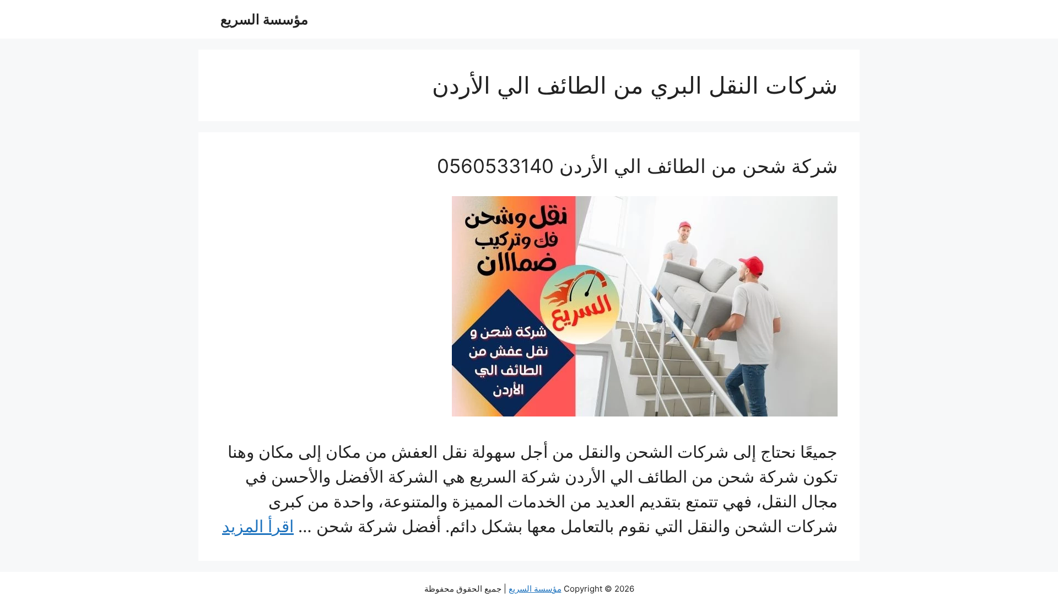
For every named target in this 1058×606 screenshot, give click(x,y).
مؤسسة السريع (264, 19)
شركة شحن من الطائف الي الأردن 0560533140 (637, 165)
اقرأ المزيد (258, 526)
